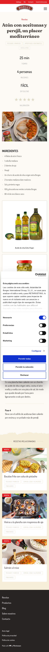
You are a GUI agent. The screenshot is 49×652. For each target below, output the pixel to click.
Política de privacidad (9, 635)
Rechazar (24, 375)
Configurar (36, 351)
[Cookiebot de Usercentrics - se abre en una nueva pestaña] (35, 274)
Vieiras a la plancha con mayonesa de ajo (23, 522)
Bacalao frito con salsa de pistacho (20, 476)
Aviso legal (5, 631)
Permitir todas (24, 359)
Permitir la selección (24, 367)
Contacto (30, 2)
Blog (4, 608)
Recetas (5, 597)
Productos (6, 602)
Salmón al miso (11, 567)
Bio (25, 2)
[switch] (42, 325)
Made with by (11, 646)
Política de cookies (8, 640)
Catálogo (18, 2)
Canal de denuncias (41, 2)
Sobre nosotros (8, 613)
